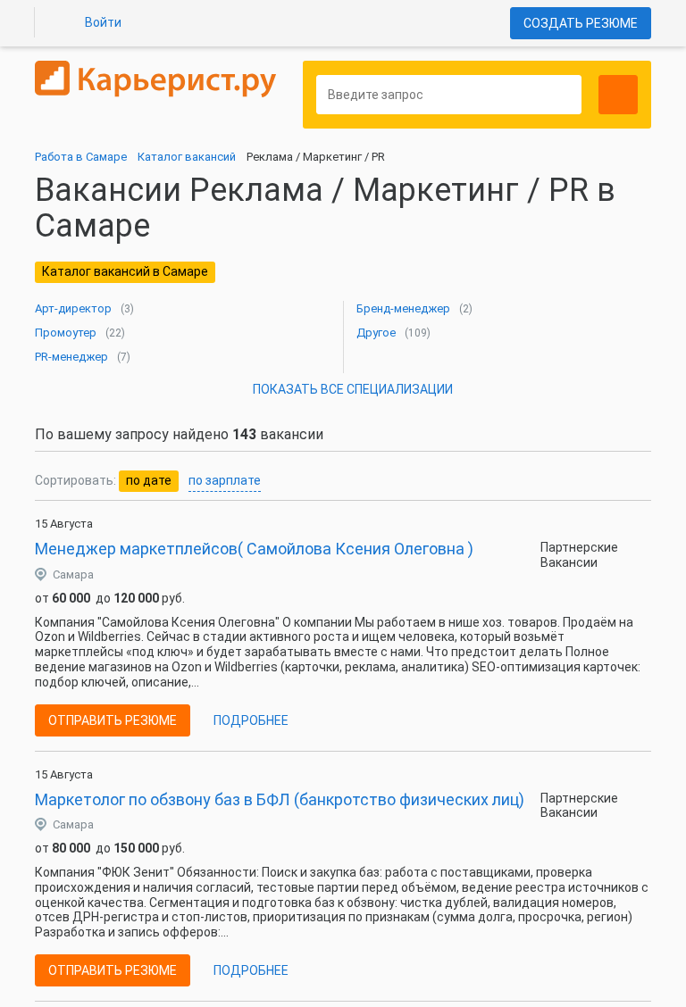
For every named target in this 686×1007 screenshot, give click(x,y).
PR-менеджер (71, 356)
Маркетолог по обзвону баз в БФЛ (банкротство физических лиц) (279, 799)
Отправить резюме (112, 720)
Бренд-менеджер (403, 308)
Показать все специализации (353, 389)
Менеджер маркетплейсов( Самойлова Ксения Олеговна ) (254, 548)
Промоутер (65, 332)
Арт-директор (73, 308)
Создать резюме (580, 23)
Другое (376, 332)
